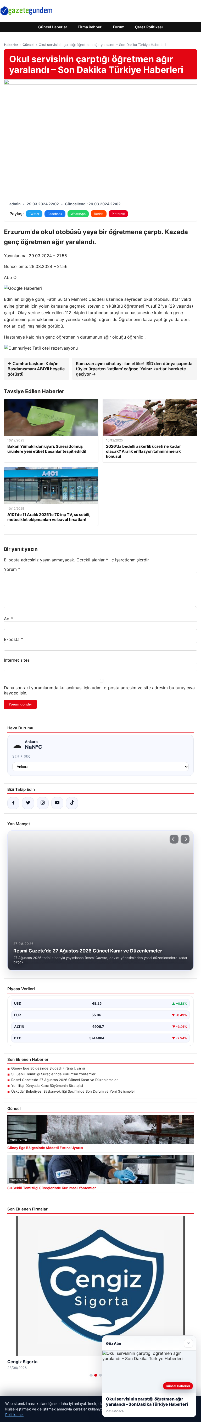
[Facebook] (13, 803)
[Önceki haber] (174, 839)
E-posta (13, 639)
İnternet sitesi (17, 660)
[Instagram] (43, 803)
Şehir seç (21, 756)
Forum (119, 27)
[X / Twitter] (28, 803)
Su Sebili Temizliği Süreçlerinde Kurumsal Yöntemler (53, 1074)
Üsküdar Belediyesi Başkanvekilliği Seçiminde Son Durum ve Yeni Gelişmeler (73, 1091)
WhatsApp (78, 214)
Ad (8, 618)
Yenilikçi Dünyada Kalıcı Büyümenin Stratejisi (47, 1085)
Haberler (11, 45)
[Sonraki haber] (185, 839)
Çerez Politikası (149, 27)
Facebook (55, 214)
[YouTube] (57, 803)
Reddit (98, 214)
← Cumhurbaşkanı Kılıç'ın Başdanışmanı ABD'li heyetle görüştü (36, 369)
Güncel (28, 45)
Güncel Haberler (52, 27)
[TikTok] (72, 803)
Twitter (34, 214)
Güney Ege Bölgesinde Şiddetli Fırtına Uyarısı (48, 1068)
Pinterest (118, 214)
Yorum (12, 569)
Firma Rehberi (90, 27)
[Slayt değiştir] (91, 1375)
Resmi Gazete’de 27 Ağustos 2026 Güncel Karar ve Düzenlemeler (64, 1080)
